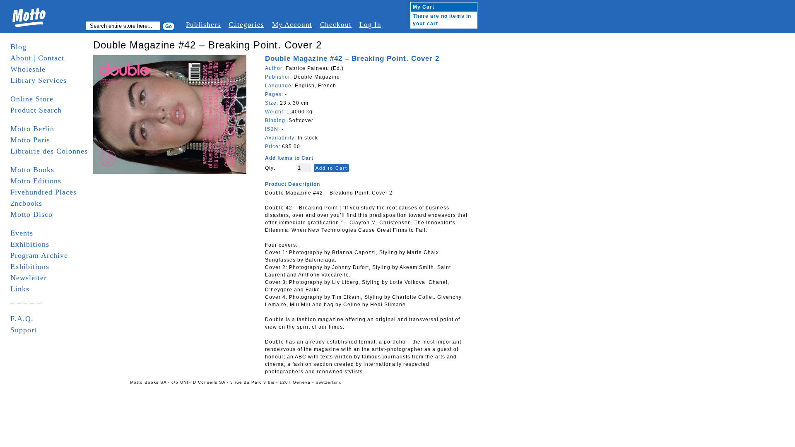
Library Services (38, 80)
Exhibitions (29, 244)
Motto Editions (35, 181)
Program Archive (39, 255)
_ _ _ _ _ (25, 300)
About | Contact (37, 58)
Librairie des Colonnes (49, 151)
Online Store (31, 99)
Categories (246, 25)
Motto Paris (30, 140)
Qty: (270, 168)
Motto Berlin (32, 129)
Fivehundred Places (43, 192)
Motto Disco (31, 214)
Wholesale (28, 69)
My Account (292, 25)
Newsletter (28, 278)
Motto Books (32, 170)
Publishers (203, 25)
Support (23, 330)
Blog (18, 47)
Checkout (336, 25)
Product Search (36, 110)
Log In (370, 25)
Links (19, 289)
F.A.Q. (22, 319)
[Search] (168, 26)
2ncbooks (26, 203)
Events (21, 233)
